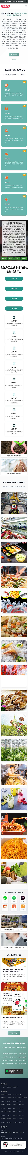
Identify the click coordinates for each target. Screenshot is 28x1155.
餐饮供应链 (18, 1094)
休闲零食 (9, 1111)
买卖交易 (21, 1101)
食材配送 (24, 258)
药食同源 (15, 1101)
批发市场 (3, 1115)
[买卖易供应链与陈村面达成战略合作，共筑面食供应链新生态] (14, 963)
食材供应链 (4, 1098)
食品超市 (21, 1111)
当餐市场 (9, 1108)
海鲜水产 (15, 1122)
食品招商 (15, 1115)
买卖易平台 (11, 1094)
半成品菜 (9, 1101)
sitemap (21, 1152)
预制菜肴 (24, 1098)
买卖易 (6, 1152)
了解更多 (14, 60)
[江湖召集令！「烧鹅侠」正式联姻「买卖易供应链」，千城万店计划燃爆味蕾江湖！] (14, 986)
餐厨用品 (21, 1122)
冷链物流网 (11, 1098)
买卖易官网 (4, 1094)
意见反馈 (15, 1087)
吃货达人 (3, 1122)
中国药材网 (18, 1098)
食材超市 (15, 1111)
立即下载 (15, 54)
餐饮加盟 (3, 1104)
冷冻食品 (3, 1108)
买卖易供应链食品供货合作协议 (12, 1017)
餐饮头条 (15, 1108)
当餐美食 (3, 1101)
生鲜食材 (21, 1104)
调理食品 (21, 1118)
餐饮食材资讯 (13, 1033)
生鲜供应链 (11, 1152)
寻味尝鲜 (3, 1118)
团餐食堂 (21, 1108)
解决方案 (9, 1122)
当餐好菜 (4, 258)
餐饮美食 (10, 258)
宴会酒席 (3, 1111)
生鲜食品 (17, 258)
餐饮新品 (15, 1118)
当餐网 (17, 1152)
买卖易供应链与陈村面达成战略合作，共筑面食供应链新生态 (13, 970)
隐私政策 (9, 1087)
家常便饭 (9, 1118)
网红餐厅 (21, 1115)
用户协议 (3, 1087)
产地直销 (9, 1115)
